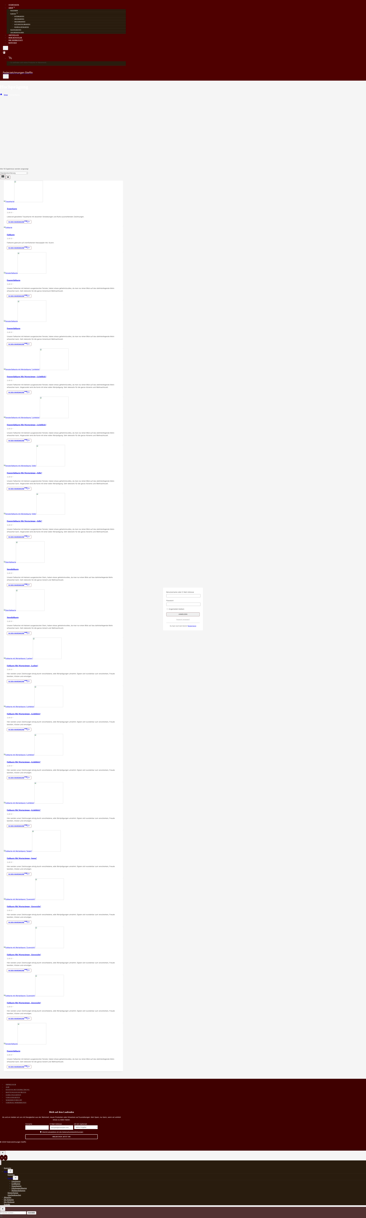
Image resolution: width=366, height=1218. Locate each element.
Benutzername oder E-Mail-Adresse (180, 592)
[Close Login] (2, 1153)
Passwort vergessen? (183, 619)
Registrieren (192, 626)
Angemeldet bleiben (176, 609)
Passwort (170, 601)
